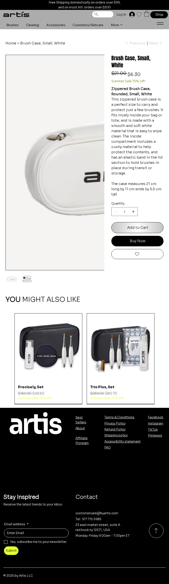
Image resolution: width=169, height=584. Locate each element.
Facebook (155, 417)
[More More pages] (121, 25)
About (80, 428)
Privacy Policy (114, 423)
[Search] (103, 14)
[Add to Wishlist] (137, 254)
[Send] (156, 531)
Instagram (155, 423)
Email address (16, 524)
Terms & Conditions (119, 417)
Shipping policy (116, 435)
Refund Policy (114, 429)
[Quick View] (48, 347)
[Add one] (133, 211)
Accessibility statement (122, 441)
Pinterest (155, 436)
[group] (85, 358)
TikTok (153, 430)
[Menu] (160, 23)
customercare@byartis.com (96, 513)
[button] (146, 14)
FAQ (107, 447)
